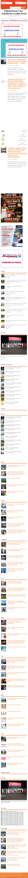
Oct (19, 812)
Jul (14, 811)
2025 (2, 812)
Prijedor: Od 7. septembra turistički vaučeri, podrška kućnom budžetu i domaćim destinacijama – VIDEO (16, 563)
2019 (2, 819)
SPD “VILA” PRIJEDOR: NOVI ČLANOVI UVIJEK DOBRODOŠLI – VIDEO (17, 61)
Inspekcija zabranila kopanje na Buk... (13, 440)
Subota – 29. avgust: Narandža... (12, 402)
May (11, 811)
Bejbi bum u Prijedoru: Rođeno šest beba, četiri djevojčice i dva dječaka (16, 725)
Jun (12, 811)
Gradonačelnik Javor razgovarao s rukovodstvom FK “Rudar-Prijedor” (14, 582)
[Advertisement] (14, 114)
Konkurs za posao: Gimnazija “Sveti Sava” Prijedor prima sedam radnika (16, 750)
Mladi (18, 65)
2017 (2, 821)
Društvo (16, 159)
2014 (2, 824)
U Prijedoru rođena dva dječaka (14, 704)
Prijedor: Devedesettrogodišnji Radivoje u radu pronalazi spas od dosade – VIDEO (16, 686)
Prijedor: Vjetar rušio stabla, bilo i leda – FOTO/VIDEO (14, 315)
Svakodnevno (12, 875)
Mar (7, 811)
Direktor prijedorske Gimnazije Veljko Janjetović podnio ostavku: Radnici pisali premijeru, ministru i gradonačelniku (16, 473)
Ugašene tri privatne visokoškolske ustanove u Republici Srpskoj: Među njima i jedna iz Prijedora (16, 680)
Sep (17, 812)
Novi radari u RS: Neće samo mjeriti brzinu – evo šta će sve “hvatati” (16, 673)
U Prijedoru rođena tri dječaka (13, 711)
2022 (2, 815)
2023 (2, 814)
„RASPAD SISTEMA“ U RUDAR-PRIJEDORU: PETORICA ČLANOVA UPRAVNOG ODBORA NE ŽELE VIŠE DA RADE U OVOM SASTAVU (17, 84)
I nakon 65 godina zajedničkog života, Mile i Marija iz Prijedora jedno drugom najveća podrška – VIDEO (16, 661)
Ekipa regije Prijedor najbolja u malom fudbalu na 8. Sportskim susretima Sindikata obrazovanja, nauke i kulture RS (16, 589)
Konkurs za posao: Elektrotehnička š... (13, 390)
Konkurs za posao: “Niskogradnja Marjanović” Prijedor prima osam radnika (16, 744)
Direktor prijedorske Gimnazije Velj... (13, 371)
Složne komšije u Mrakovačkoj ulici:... (13, 394)
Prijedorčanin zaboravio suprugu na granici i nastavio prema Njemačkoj (16, 466)
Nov (21, 812)
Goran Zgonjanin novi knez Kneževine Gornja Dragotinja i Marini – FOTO (15, 556)
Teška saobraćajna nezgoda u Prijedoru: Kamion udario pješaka (15, 511)
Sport (16, 90)
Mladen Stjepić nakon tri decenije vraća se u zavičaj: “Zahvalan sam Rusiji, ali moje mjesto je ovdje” (16, 667)
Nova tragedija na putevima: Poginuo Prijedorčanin (13, 286)
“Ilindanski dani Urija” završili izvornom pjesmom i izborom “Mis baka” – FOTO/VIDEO (16, 622)
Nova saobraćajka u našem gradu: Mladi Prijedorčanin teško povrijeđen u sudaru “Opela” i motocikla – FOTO (15, 525)
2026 (2, 811)
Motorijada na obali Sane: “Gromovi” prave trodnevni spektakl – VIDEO (16, 550)
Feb (5, 811)
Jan (4, 811)
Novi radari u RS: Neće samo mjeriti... (13, 428)
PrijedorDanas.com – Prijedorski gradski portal (14, 12)
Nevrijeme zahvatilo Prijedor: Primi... (13, 375)
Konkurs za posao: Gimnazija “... (12, 447)
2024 (2, 813)
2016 (2, 822)
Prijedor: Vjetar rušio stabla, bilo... (12, 379)
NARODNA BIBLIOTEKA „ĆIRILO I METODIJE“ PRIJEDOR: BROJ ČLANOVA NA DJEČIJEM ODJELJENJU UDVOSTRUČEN (17, 152)
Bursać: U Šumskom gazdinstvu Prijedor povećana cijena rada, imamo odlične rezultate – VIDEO (15, 570)
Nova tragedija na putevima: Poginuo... (13, 367)
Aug (16, 811)
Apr (9, 811)
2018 (2, 820)
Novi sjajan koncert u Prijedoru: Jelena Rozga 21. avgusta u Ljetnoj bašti (17, 634)
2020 (2, 818)
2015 (2, 823)
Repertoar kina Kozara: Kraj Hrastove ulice (16, 646)
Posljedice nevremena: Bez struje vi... (13, 398)
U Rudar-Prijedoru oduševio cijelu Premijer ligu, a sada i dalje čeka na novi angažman (16, 595)
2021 (2, 817)
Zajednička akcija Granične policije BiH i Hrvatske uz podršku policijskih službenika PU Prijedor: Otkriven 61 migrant (16, 531)
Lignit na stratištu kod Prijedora (14, 478)
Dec (23, 812)
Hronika (5, 875)
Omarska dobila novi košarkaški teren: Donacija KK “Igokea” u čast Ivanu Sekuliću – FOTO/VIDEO (16, 602)
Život (17, 848)
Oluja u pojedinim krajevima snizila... (13, 386)
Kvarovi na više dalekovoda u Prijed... (13, 383)
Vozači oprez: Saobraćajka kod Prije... (13, 451)
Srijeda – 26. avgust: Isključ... (11, 436)
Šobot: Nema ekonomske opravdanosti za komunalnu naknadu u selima (16, 543)
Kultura (19, 875)
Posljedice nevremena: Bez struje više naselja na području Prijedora (16, 320)
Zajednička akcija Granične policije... (13, 424)
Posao (8, 875)
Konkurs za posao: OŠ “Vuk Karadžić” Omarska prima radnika (15, 763)
